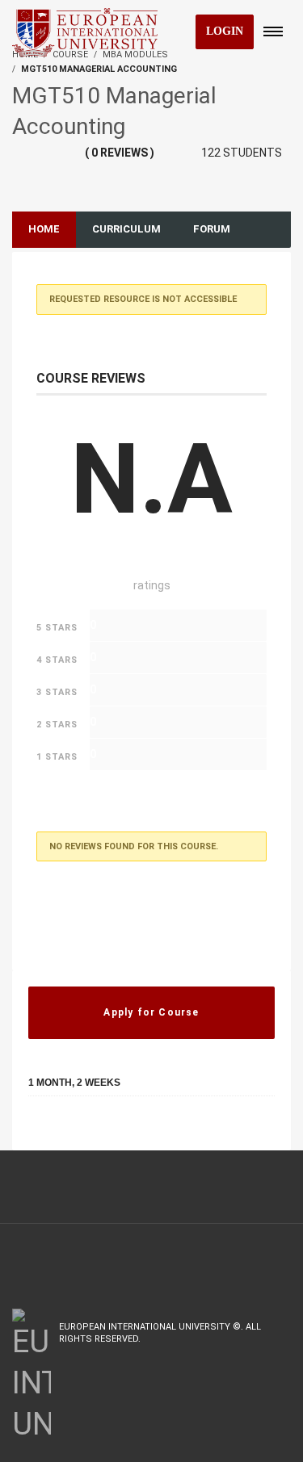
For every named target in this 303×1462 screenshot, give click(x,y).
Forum (211, 229)
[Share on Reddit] (137, 1125)
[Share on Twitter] (74, 1125)
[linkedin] (281, 1352)
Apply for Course (151, 1012)
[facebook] (216, 1352)
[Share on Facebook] (40, 1125)
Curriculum (126, 229)
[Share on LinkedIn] (106, 1125)
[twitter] (249, 1352)
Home (44, 229)
